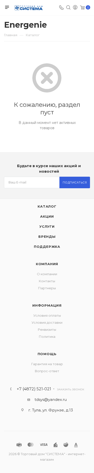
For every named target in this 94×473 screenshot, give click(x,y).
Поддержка (47, 247)
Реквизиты (47, 329)
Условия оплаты (47, 315)
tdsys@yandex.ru (51, 399)
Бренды (47, 236)
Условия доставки (47, 322)
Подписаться (75, 182)
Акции (47, 216)
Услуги (47, 226)
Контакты (47, 281)
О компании (47, 274)
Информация (47, 305)
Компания (47, 264)
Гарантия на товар (47, 364)
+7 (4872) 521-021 (34, 389)
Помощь (47, 354)
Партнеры (47, 288)
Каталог (47, 206)
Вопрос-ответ (47, 371)
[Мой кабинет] (75, 8)
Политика (47, 337)
